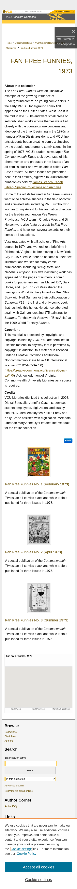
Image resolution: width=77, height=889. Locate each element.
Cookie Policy (26, 853)
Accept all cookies (38, 867)
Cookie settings (21, 849)
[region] (38, 853)
